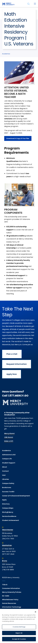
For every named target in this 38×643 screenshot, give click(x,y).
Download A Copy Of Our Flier (17, 138)
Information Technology (11, 607)
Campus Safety (8, 483)
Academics (6, 54)
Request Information (16, 364)
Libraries (5, 479)
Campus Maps (7, 508)
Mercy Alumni (9, 433)
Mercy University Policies (11, 592)
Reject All (19, 633)
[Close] (35, 612)
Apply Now (11, 374)
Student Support (8, 463)
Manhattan (7, 545)
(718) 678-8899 (8, 570)
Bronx (4, 561)
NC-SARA (5, 596)
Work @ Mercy (7, 512)
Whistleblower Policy (10, 600)
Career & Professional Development (16, 496)
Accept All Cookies (19, 639)
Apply (4, 500)
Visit (4, 475)
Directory (6, 504)
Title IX (4, 585)
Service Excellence (9, 516)
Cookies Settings (19, 627)
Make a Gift (8, 441)
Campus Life (7, 459)
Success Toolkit (8, 492)
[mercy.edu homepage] (8, 4)
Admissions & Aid (8, 455)
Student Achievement (10, 520)
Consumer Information (11, 588)
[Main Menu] (35, 4)
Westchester (7, 530)
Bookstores (6, 487)
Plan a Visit (11, 354)
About (4, 467)
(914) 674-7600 (8, 539)
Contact (5, 471)
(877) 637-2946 (8, 554)
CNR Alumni (8, 437)
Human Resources (9, 603)
